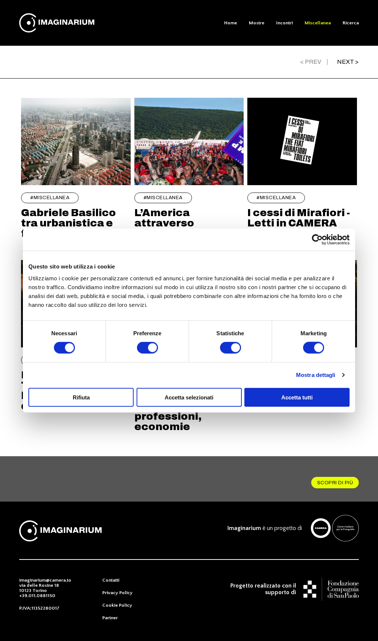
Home (230, 22)
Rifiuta (81, 397)
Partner (110, 617)
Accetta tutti (297, 397)
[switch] (147, 348)
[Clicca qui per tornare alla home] (60, 22)
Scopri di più (335, 482)
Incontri (284, 22)
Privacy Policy (117, 592)
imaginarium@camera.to (45, 580)
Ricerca (351, 22)
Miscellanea (318, 22)
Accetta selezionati (189, 397)
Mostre (256, 22)
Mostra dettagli (316, 375)
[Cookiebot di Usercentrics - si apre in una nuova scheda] (317, 239)
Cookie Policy (117, 605)
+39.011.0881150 (37, 595)
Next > (348, 62)
